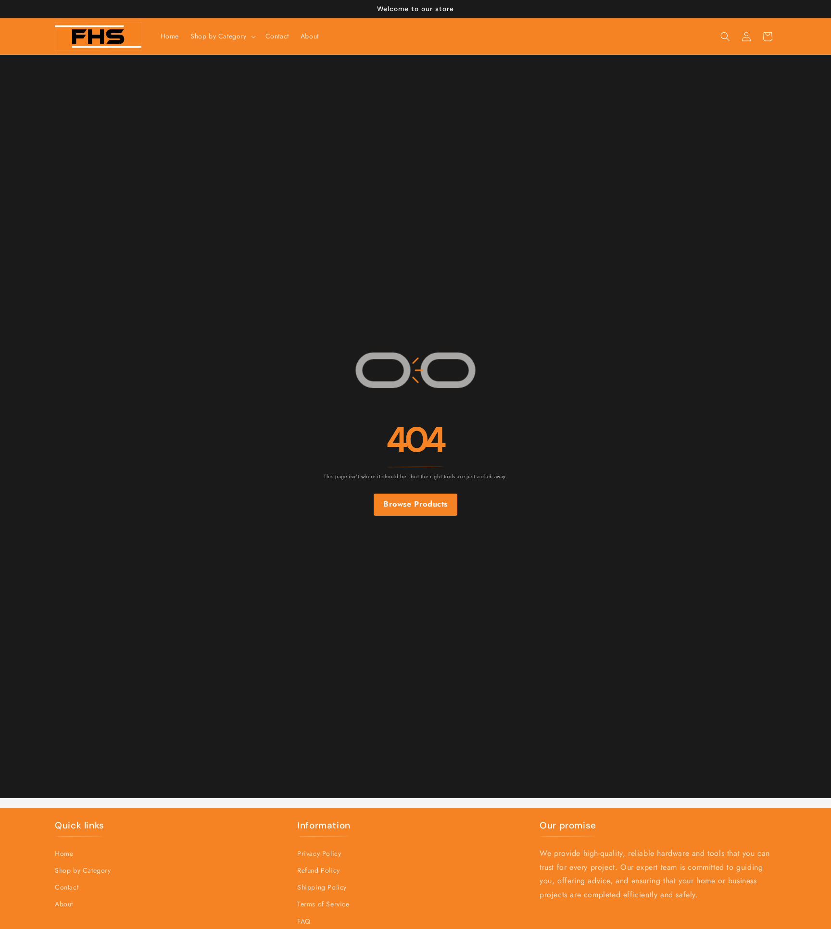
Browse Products (415, 504)
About (64, 904)
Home (64, 853)
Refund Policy (318, 870)
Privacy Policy (319, 853)
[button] (222, 36)
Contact (66, 887)
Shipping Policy (322, 887)
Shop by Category (83, 870)
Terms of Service (323, 904)
